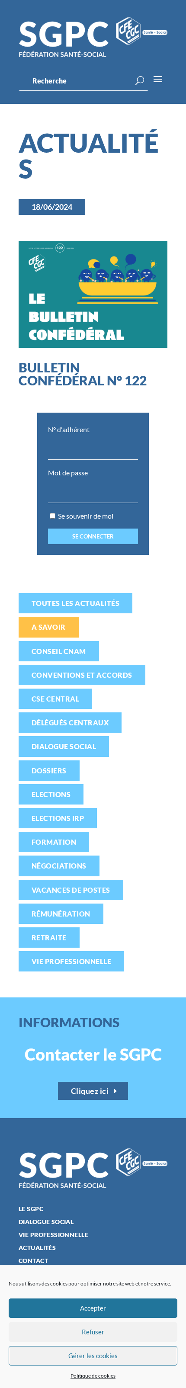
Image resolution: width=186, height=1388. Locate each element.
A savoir (49, 627)
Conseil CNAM (59, 651)
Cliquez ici (90, 1091)
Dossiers (49, 770)
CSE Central (55, 699)
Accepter (93, 1308)
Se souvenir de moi (85, 516)
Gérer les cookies (93, 1355)
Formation (54, 842)
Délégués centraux (70, 722)
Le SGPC (31, 1209)
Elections (51, 794)
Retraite (49, 937)
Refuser (93, 1332)
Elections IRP (58, 818)
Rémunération (61, 914)
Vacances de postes (71, 890)
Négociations (59, 866)
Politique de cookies (93, 1375)
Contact (33, 1261)
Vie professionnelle (71, 961)
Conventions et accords (82, 675)
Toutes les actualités (75, 603)
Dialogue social (64, 746)
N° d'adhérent (69, 429)
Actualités (37, 1248)
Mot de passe (68, 472)
